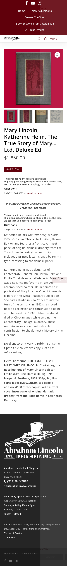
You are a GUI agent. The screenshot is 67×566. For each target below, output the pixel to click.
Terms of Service (13, 533)
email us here (34, 193)
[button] (56, 38)
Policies (11, 537)
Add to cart (12, 169)
